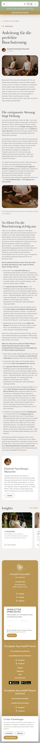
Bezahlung (20, 671)
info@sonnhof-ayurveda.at (20, 703)
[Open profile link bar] (35, 4)
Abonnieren (11, 635)
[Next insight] (36, 530)
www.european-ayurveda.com (20, 651)
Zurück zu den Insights (11, 21)
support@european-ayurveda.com (20, 656)
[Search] (25, 4)
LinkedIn (9, 496)
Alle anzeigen (33, 508)
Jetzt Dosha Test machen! (20, 12)
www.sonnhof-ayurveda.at (20, 698)
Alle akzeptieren (10, 737)
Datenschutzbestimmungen (16, 631)
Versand (20, 668)
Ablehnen (20, 733)
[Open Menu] (4, 4)
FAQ (20, 674)
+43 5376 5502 (20, 582)
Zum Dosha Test (20, 678)
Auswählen (9, 733)
